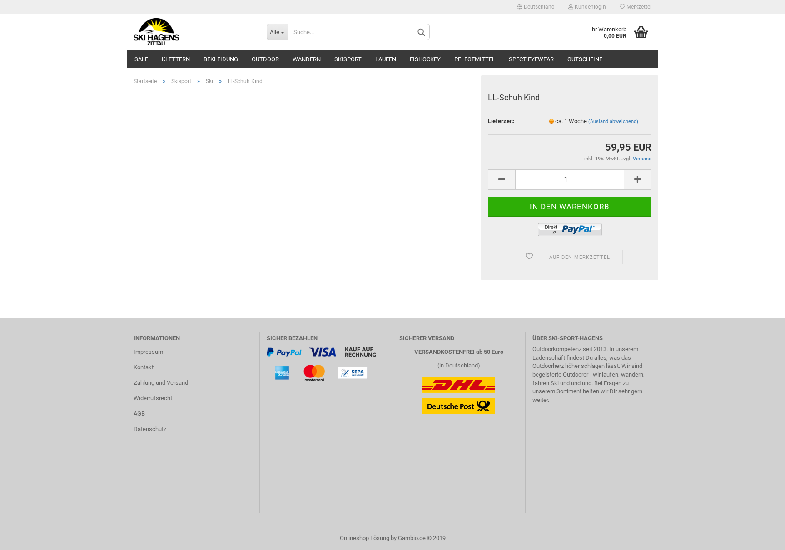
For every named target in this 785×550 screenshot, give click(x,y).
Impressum (148, 351)
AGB (139, 413)
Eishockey (425, 59)
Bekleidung (221, 59)
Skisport (348, 59)
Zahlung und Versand (161, 382)
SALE (141, 59)
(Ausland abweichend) (613, 121)
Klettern (176, 59)
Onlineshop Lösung (364, 538)
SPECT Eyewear (531, 59)
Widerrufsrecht (153, 398)
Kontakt (144, 367)
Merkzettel (638, 7)
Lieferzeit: (501, 121)
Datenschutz (150, 429)
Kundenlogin (589, 7)
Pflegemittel (474, 59)
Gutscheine (584, 59)
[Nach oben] (760, 536)
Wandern (307, 59)
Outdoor (265, 59)
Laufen (385, 59)
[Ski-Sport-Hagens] (193, 32)
